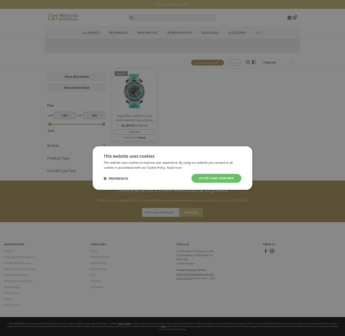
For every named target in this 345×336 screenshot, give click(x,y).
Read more (174, 167)
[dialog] (172, 168)
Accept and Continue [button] (216, 178)
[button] (116, 178)
